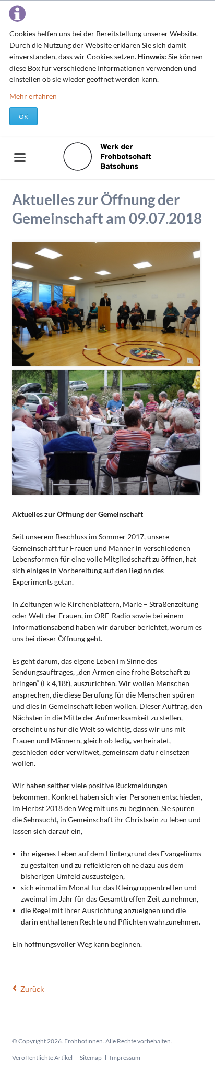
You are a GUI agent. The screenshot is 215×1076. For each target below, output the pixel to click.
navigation (19, 157)
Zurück (32, 988)
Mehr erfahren (33, 96)
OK (23, 116)
